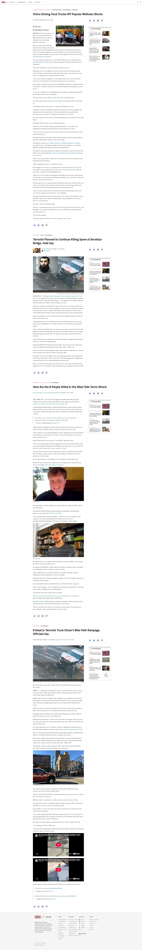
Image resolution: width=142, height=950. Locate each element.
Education (60, 923)
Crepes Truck (58, 209)
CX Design (67, 578)
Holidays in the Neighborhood (75, 935)
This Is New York (72, 933)
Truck (55, 71)
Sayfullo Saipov (63, 306)
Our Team (91, 925)
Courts (42, 235)
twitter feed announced (58, 101)
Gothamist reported (49, 831)
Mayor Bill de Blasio (39, 601)
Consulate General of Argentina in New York (70, 729)
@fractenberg (46, 250)
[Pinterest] (79, 923)
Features (37, 2)
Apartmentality (72, 925)
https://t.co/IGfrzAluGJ (62, 420)
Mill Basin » (92, 31)
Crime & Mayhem (67, 9)
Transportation (61, 935)
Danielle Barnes (56, 392)
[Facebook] (79, 921)
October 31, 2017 (50, 891)
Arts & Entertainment (57, 9)
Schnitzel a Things (43, 62)
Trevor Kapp (46, 392)
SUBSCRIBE (83, 933)
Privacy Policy (43, 943)
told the (55, 513)
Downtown (36, 235)
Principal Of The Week (73, 931)
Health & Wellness (62, 927)
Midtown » (91, 666)
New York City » (93, 285)
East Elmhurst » (93, 46)
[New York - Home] (4, 2)
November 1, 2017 (55, 423)
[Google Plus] (79, 925)
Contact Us (91, 923)
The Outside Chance (73, 921)
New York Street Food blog (57, 153)
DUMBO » (91, 262)
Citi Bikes (66, 822)
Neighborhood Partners (94, 919)
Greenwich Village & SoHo (41, 382)
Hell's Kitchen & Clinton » (95, 269)
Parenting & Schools (62, 929)
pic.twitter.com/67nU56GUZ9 (68, 896)
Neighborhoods (22, 2)
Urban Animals (61, 937)
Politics (59, 931)
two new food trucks (67, 169)
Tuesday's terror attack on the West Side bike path (46, 404)
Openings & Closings (73, 929)
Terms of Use (37, 943)
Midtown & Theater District (42, 9)
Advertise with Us (92, 921)
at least (59, 169)
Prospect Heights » (94, 38)
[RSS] (79, 929)
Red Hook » (92, 277)
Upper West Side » (93, 55)
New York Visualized (73, 923)
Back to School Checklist (74, 919)
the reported (54, 465)
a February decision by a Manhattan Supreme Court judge (64, 143)
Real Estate (60, 933)
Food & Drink (75, 9)
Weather (60, 939)
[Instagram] (79, 927)
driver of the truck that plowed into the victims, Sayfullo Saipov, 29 (53, 596)
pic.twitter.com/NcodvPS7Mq (54, 888)
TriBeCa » (91, 657)
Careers (91, 927)
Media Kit (91, 929)
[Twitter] (79, 919)
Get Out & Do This (72, 927)
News (30, 2)
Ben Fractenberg (47, 249)
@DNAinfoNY (39, 896)
